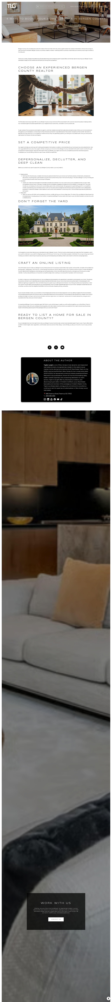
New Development (78, 6)
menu (101, 6)
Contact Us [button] (56, 919)
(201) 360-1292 (50, 396)
